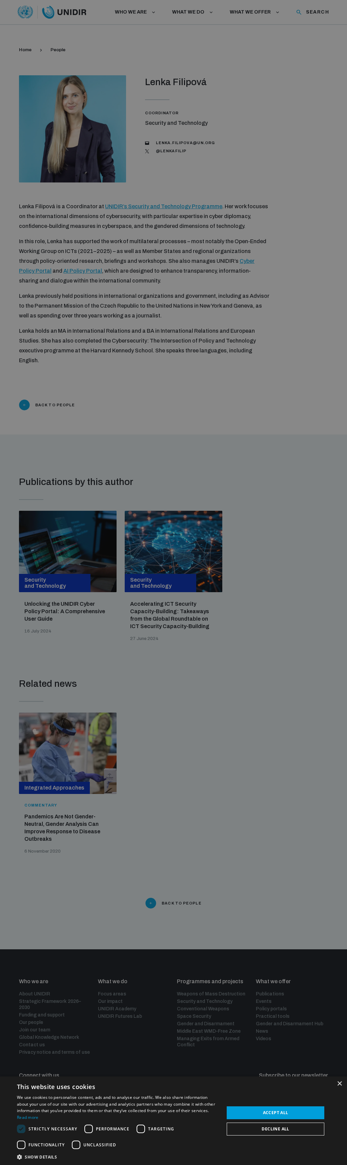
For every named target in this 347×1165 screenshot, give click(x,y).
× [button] (339, 1083)
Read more (28, 1117)
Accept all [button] (275, 1112)
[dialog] (173, 1120)
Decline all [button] (275, 1129)
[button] (117, 1156)
